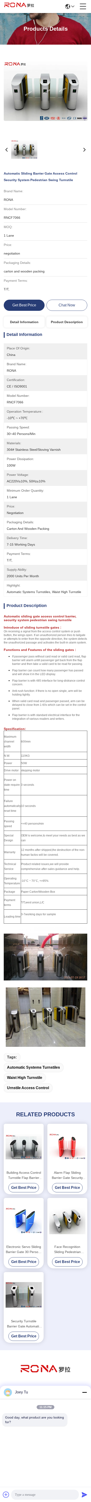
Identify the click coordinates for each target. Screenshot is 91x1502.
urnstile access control (28, 1088)
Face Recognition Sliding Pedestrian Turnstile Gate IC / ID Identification (67, 1249)
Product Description (67, 322)
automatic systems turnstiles (33, 1067)
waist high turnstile (24, 1078)
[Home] (45, 1374)
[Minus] (84, 1392)
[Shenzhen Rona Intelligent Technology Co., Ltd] (19, 6)
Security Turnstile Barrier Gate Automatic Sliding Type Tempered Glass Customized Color (24, 1324)
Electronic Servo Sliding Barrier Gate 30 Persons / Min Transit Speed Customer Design (24, 1249)
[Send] (84, 1494)
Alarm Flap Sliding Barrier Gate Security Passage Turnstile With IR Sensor (67, 1175)
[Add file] (6, 1494)
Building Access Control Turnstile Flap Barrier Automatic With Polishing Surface (24, 1175)
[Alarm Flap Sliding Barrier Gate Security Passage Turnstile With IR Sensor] (67, 1146)
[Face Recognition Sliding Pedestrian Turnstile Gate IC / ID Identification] (67, 1220)
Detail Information (24, 322)
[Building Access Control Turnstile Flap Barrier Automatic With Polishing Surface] (24, 1146)
